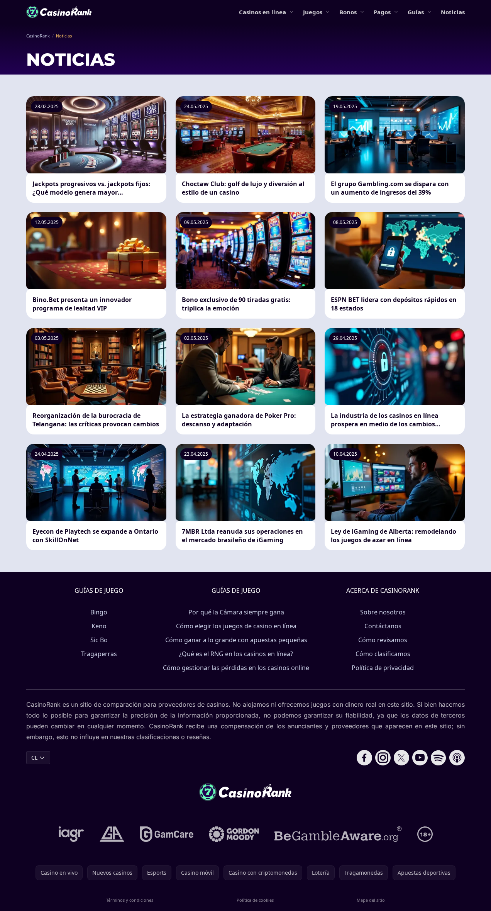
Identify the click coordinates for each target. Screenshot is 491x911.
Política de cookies (255, 900)
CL (34, 757)
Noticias (453, 12)
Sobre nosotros (383, 612)
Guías (416, 12)
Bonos (348, 12)
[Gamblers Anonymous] (112, 834)
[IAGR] (71, 834)
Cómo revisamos (382, 640)
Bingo (98, 612)
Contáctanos (382, 626)
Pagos (382, 12)
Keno (99, 626)
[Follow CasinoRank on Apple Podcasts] (457, 757)
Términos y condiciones (129, 900)
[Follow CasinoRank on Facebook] (364, 757)
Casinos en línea (262, 12)
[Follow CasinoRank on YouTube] (420, 757)
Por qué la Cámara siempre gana (236, 612)
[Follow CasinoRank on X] (401, 757)
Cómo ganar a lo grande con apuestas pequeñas (236, 640)
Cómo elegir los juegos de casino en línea (236, 626)
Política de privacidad (383, 667)
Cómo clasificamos (383, 654)
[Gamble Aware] (338, 834)
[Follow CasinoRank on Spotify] (438, 757)
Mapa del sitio (371, 900)
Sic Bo (99, 640)
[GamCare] (166, 834)
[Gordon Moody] (234, 834)
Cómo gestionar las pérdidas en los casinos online (236, 667)
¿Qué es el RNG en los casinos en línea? (236, 654)
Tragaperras (99, 654)
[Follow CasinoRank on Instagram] (383, 757)
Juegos (312, 12)
